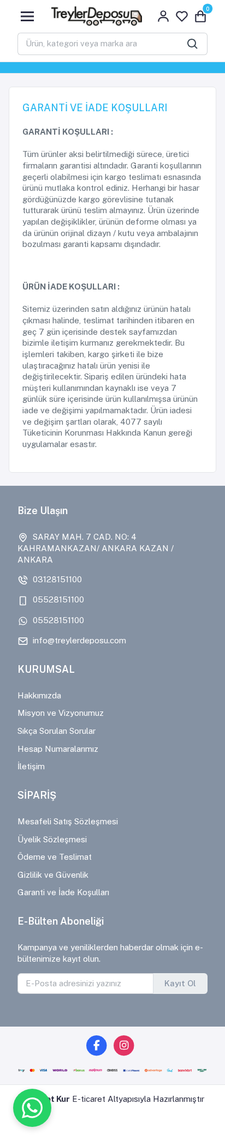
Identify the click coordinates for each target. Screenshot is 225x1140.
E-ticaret (88, 1098)
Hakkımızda (39, 695)
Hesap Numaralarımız (57, 748)
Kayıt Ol (180, 983)
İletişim (31, 766)
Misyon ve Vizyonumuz (60, 712)
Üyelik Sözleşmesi (52, 839)
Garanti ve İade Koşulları (63, 892)
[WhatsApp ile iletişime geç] (32, 1108)
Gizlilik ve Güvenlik (52, 874)
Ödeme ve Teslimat (54, 856)
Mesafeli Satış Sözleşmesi (67, 821)
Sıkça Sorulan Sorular (56, 730)
